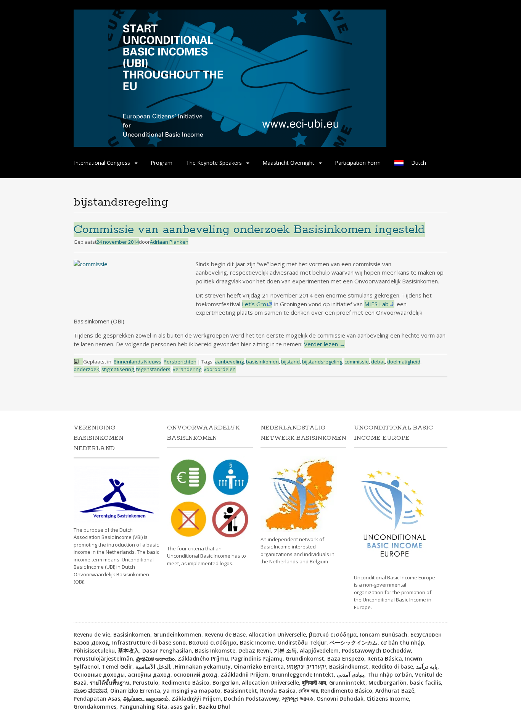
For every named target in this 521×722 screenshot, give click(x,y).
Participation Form (358, 162)
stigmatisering (117, 369)
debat (378, 361)
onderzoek (86, 369)
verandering (187, 369)
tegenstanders (153, 369)
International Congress (102, 162)
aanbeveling (229, 361)
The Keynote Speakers (214, 162)
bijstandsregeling (322, 361)
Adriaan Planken (169, 241)
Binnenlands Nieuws (137, 361)
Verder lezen (324, 344)
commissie (356, 361)
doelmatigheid (403, 361)
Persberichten (180, 361)
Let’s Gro (254, 304)
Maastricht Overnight (288, 162)
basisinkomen (262, 361)
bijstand (290, 361)
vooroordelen (220, 369)
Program (161, 162)
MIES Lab (376, 304)
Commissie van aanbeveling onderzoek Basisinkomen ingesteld (249, 229)
